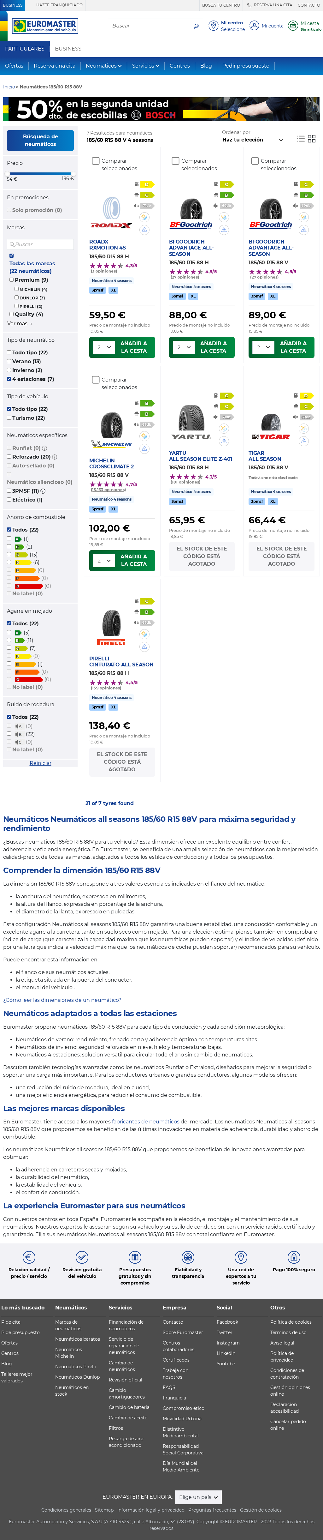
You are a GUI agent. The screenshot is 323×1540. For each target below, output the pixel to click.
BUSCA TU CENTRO (221, 5)
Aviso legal (282, 1343)
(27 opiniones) (185, 277)
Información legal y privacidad (151, 1510)
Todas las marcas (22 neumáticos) (32, 267)
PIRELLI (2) (31, 306)
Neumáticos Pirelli (75, 1366)
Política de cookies (291, 1322)
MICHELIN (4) (34, 289)
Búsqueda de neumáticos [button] (40, 140)
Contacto (173, 1322)
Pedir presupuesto (245, 66)
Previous (8, 109)
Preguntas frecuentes (212, 1510)
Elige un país (196, 1497)
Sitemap (104, 1510)
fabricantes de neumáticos (145, 1122)
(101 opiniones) (186, 482)
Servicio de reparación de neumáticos (124, 1345)
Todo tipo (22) (30, 353)
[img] (68, 244)
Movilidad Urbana (182, 1419)
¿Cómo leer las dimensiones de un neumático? (62, 1000)
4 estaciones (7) (33, 379)
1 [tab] (152, 115)
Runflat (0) (26, 448)
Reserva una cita (54, 66)
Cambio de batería (129, 1407)
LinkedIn (226, 1353)
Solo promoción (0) (37, 210)
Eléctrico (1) (27, 500)
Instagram (228, 1343)
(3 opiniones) (104, 271)
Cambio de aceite (128, 1418)
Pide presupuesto (20, 1332)
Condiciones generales (66, 1510)
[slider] (7, 174)
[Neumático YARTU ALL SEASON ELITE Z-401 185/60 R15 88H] (191, 414)
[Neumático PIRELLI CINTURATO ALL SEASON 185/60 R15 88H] (111, 620)
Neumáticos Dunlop (77, 1377)
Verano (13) (26, 361)
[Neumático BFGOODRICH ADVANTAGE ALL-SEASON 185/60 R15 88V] (271, 203)
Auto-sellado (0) (33, 466)
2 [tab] (161, 115)
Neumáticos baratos (77, 1339)
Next (315, 109)
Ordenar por (236, 132)
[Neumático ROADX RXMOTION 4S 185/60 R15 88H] (111, 203)
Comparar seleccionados (119, 164)
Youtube (226, 1364)
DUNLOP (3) (32, 298)
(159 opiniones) (106, 688)
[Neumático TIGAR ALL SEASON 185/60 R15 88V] (271, 414)
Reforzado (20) (31, 457)
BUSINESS (12, 5)
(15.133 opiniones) (108, 489)
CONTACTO (309, 5)
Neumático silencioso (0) (40, 482)
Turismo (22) (28, 418)
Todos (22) (25, 530)
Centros (180, 66)
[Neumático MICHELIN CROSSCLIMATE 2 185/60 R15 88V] (111, 422)
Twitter (224, 1332)
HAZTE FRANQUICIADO (59, 5)
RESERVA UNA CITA (272, 5)
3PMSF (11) (25, 491)
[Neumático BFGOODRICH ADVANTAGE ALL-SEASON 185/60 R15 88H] (191, 203)
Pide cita (11, 1322)
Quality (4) (29, 314)
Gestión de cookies (261, 1510)
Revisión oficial (125, 1380)
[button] (44, 448)
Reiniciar (40, 763)
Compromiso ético (183, 1408)
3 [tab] (171, 115)
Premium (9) (31, 280)
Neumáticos (101, 66)
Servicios (143, 66)
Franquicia (174, 1398)
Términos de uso (288, 1332)
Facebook (227, 1322)
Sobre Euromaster (183, 1332)
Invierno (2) (27, 370)
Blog (206, 66)
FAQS (169, 1387)
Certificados (176, 1360)
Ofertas (14, 66)
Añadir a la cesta (133, 347)
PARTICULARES (24, 49)
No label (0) (27, 594)
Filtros (116, 1428)
